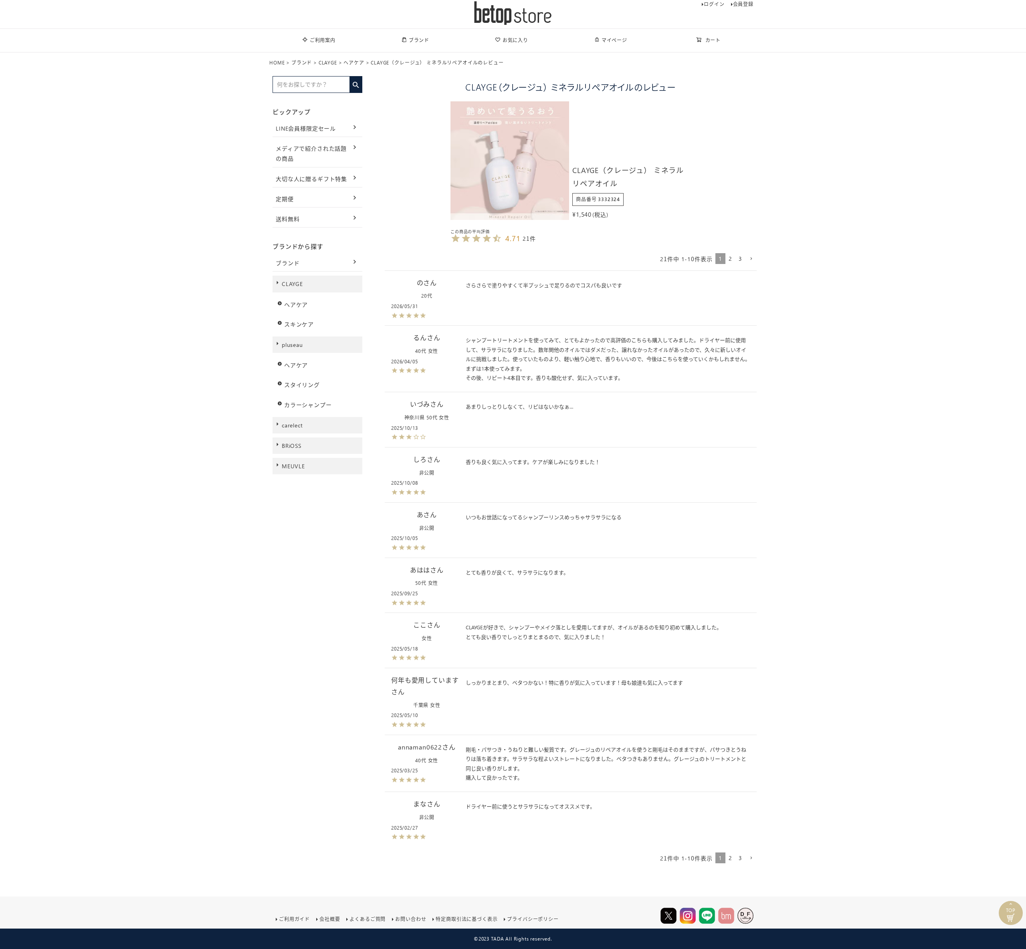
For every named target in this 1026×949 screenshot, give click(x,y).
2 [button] (730, 258)
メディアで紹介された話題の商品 (311, 153)
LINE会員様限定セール (306, 128)
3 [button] (740, 258)
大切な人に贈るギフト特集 (311, 179)
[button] (751, 259)
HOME (277, 63)
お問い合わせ (410, 919)
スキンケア (299, 324)
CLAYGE (328, 63)
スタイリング (302, 385)
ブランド (419, 40)
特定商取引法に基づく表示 (466, 919)
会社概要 (329, 919)
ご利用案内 (322, 40)
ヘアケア (353, 63)
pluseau (292, 345)
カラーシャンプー (308, 405)
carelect (292, 425)
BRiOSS (291, 445)
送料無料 (287, 219)
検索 (355, 82)
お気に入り (515, 40)
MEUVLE (293, 466)
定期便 (285, 199)
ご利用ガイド (294, 919)
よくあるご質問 (367, 919)
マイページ (614, 40)
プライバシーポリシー (532, 919)
